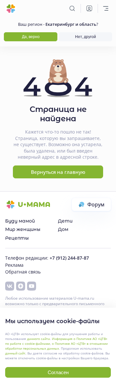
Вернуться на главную (58, 172)
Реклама (14, 265)
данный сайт (15, 353)
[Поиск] (72, 8)
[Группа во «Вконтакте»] (9, 286)
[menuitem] (31, 220)
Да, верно (31, 37)
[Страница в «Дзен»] (20, 286)
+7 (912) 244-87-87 (69, 258)
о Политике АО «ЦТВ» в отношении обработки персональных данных (56, 346)
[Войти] (89, 8)
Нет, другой (85, 37)
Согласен (58, 372)
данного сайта (38, 338)
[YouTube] (31, 286)
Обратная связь (23, 272)
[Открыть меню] (106, 8)
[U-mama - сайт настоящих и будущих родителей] (10, 8)
